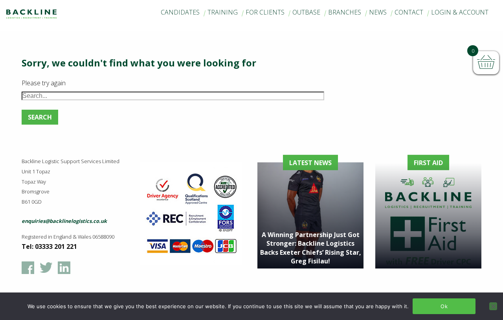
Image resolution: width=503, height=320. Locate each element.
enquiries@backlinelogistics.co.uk (64, 220)
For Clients (265, 12)
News (378, 12)
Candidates (180, 12)
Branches (344, 12)
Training (222, 12)
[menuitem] (180, 12)
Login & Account (459, 12)
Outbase (306, 12)
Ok (444, 306)
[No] (493, 306)
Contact (409, 12)
